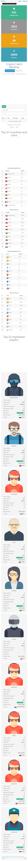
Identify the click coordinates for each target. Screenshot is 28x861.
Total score (14, 209)
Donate (3, 858)
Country (5, 417)
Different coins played (8, 406)
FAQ (3, 857)
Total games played (14, 168)
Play (4, 106)
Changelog (7, 857)
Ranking (3, 1)
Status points (6, 402)
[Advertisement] (14, 89)
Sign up (25, 1)
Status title (6, 404)
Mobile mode (19, 70)
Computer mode (10, 70)
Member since (6, 415)
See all (19, 168)
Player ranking (6, 400)
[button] (14, 110)
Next (17, 127)
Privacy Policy (20, 857)
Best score (6, 412)
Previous (12, 127)
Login (20, 1)
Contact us (13, 857)
